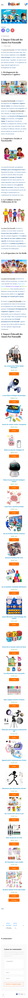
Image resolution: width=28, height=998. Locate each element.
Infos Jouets (7, 46)
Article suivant (20, 925)
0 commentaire (5, 36)
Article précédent (10, 925)
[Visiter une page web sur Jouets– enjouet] (15, 278)
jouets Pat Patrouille (8, 50)
